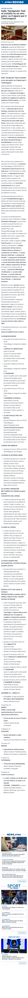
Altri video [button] (23, 963)
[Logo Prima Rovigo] (14, 2)
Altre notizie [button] (22, 881)
